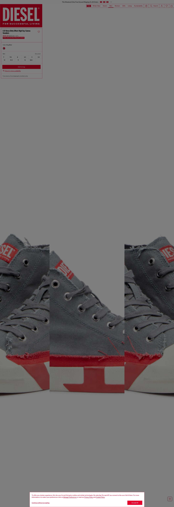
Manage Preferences (70, 497)
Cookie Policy (100, 497)
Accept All (135, 503)
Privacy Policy (88, 497)
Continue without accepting (40, 503)
